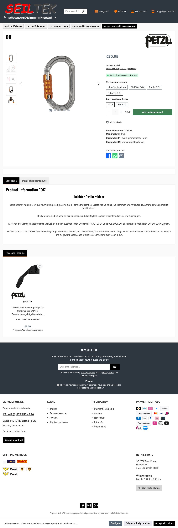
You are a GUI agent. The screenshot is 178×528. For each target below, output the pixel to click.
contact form (19, 431)
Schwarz (122, 104)
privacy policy (88, 385)
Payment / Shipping (104, 409)
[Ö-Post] (10, 469)
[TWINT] (138, 408)
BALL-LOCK (154, 87)
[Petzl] (158, 41)
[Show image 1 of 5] (51, 110)
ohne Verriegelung (117, 87)
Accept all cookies (164, 523)
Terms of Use (86, 375)
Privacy (53, 417)
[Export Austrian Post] (10, 474)
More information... (68, 523)
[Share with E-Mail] (121, 156)
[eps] (154, 423)
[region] (53, 83)
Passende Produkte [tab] (15, 253)
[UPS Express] (29, 469)
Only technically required (138, 523)
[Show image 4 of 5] (64, 110)
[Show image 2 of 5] (55, 110)
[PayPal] (150, 418)
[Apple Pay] (160, 423)
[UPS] (22, 469)
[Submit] (115, 367)
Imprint (53, 409)
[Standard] (11, 461)
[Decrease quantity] (109, 112)
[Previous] (21, 83)
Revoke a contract (14, 440)
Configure (116, 523)
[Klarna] (157, 418)
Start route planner (150, 488)
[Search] (84, 11)
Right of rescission (59, 422)
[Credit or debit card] (158, 413)
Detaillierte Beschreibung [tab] (34, 181)
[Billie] (166, 423)
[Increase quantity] (121, 112)
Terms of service (58, 413)
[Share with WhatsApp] (115, 156)
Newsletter (99, 417)
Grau (110, 104)
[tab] (11, 180)
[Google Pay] (144, 418)
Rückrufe (98, 422)
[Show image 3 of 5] (60, 110)
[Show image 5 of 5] (68, 110)
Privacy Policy (108, 372)
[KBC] (144, 408)
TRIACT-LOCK (114, 93)
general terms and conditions (89, 388)
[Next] (98, 83)
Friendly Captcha (88, 372)
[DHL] (22, 461)
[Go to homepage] (30, 11)
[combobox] (72, 11)
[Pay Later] (156, 408)
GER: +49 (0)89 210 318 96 (19, 420)
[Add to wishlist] (40, 266)
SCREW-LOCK (137, 87)
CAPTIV (27, 301)
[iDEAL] (150, 408)
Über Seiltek (100, 426)
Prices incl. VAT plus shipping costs (121, 68)
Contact (98, 413)
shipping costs (76, 513)
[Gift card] (145, 428)
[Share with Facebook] (109, 156)
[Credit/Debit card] (162, 418)
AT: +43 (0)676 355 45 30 (18, 414)
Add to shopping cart (152, 112)
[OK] (59, 83)
